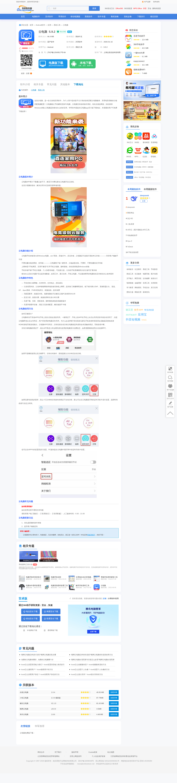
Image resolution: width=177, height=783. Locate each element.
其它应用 (154, 287)
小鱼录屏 (130, 224)
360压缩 (148, 177)
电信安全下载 (32, 611)
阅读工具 (130, 274)
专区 (69, 32)
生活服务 (138, 274)
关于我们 (58, 752)
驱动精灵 (146, 142)
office (136, 177)
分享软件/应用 (113, 598)
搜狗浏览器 (156, 8)
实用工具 (146, 283)
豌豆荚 (129, 309)
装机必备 (128, 16)
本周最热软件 (134, 189)
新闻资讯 (146, 292)
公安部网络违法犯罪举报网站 (48, 756)
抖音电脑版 (137, 167)
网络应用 (138, 292)
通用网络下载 (53, 630)
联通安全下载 (52, 619)
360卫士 (130, 142)
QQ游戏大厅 (146, 157)
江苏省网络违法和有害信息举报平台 (124, 756)
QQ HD (130, 218)
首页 (23, 16)
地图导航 (146, 274)
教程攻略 (115, 16)
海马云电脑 (24, 714)
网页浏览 (138, 278)
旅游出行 (154, 278)
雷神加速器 (137, 162)
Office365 (119, 8)
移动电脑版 (75, 16)
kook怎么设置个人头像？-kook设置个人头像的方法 (90, 669)
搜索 (94, 8)
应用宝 (142, 314)
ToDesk (130, 247)
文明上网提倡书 (76, 756)
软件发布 (156, 2)
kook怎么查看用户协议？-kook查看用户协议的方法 (40, 674)
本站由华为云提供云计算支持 (107, 764)
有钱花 (144, 320)
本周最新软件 (150, 189)
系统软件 (88, 16)
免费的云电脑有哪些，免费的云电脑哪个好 (37, 660)
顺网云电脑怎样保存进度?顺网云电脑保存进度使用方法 (92, 655)
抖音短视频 (133, 319)
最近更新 (154, 16)
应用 (49, 25)
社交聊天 (138, 269)
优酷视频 (150, 167)
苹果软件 (62, 16)
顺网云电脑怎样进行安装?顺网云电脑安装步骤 (38, 655)
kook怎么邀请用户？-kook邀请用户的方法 (37, 669)
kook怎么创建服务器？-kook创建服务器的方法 (88, 664)
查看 (143, 201)
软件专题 (101, 16)
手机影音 (154, 269)
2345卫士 (149, 172)
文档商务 (154, 283)
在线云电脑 (24, 692)
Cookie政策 (92, 752)
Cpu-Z (129, 241)
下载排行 (141, 16)
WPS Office (137, 8)
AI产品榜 (147, 2)
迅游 (150, 162)
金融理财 (138, 283)
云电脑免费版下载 (26, 733)
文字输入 (130, 278)
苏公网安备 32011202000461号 (107, 761)
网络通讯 (138, 287)
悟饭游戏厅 (91, 535)
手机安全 (146, 287)
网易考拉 (130, 213)
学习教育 (130, 287)
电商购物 (130, 283)
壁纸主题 (130, 292)
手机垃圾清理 (133, 252)
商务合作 (41, 752)
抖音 (145, 8)
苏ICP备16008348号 (86, 761)
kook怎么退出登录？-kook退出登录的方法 (87, 674)
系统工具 (57, 25)
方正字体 (142, 172)
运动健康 (146, 278)
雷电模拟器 (154, 157)
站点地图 (110, 752)
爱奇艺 (144, 167)
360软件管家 (138, 142)
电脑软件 (36, 16)
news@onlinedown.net (85, 764)
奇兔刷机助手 (132, 235)
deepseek (144, 196)
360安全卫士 (109, 8)
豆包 (149, 8)
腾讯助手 (145, 162)
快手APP (138, 310)
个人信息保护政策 (98, 756)
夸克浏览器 (149, 310)
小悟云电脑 (24, 698)
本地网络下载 (32, 630)
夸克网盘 (141, 177)
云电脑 (33, 90)
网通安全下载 (52, 611)
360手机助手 (131, 315)
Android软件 (40, 25)
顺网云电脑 (24, 709)
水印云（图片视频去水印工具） (139, 230)
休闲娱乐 (130, 269)
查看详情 (113, 692)
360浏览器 (128, 8)
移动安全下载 (32, 619)
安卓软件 (49, 16)
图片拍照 (154, 274)
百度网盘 (154, 142)
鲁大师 (136, 172)
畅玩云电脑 (24, 703)
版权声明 (75, 752)
